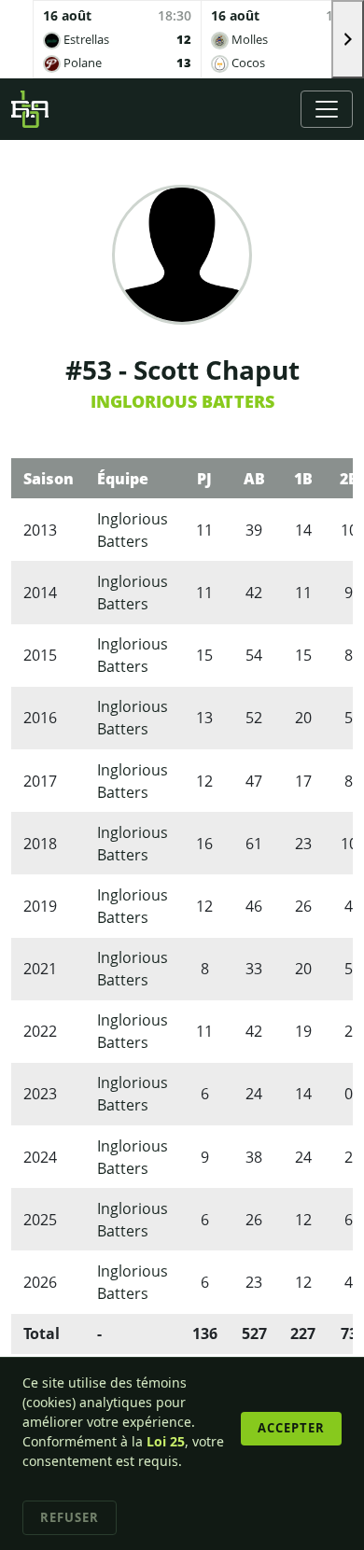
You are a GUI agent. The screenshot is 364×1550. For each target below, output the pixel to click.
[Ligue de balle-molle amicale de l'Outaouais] (30, 109)
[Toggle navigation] (327, 109)
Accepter (291, 1427)
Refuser (69, 1517)
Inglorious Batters (182, 401)
